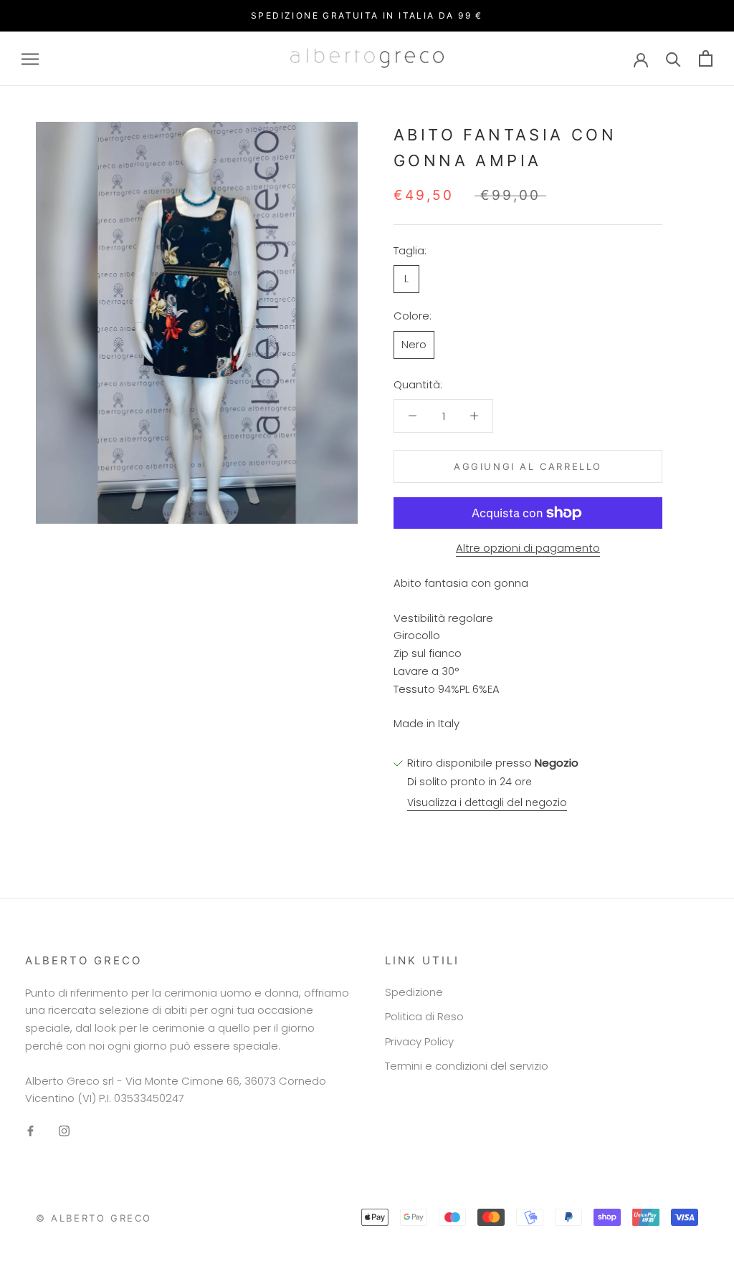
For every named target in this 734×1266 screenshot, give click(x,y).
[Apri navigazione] (30, 58)
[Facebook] (30, 1131)
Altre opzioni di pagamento (528, 547)
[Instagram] (64, 1131)
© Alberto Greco (94, 1218)
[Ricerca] (673, 58)
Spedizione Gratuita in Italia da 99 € (367, 15)
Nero (413, 344)
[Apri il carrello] (705, 58)
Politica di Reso (424, 1016)
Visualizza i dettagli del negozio (487, 802)
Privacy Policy (419, 1041)
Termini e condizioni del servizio (466, 1065)
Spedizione (414, 991)
